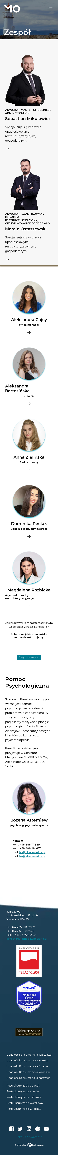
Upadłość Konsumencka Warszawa (29, 1054)
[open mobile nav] (51, 9)
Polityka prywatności (29, 1137)
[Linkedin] (29, 1128)
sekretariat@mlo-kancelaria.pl (26, 938)
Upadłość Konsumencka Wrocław (28, 1072)
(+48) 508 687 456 (23, 931)
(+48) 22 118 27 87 (23, 927)
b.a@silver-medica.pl (32, 852)
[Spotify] (37, 1128)
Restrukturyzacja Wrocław (23, 1108)
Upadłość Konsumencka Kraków (27, 1060)
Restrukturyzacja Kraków (22, 1091)
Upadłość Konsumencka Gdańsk (27, 1066)
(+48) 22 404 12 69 (24, 934)
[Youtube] (46, 1129)
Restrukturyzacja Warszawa (24, 1103)
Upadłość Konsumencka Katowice (28, 1077)
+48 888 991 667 (30, 848)
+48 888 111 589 (30, 844)
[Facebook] (11, 1128)
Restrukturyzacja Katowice (23, 1097)
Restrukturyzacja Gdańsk (22, 1085)
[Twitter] (20, 1129)
